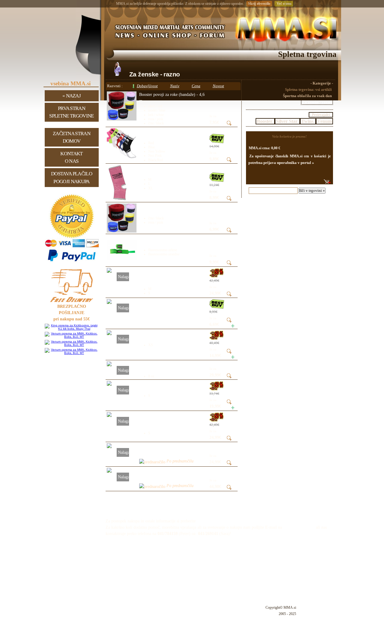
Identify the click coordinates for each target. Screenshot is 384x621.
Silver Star (287, 121)
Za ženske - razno (317, 102)
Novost (218, 86)
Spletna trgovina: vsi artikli (308, 90)
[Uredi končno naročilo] (327, 181)
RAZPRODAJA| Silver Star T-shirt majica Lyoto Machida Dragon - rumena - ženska (169, 277)
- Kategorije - (321, 83)
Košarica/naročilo (302, 507)
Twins (308, 121)
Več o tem (284, 3)
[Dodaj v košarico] (230, 326)
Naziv (174, 86)
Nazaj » (71, 96)
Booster (265, 121)
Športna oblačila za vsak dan (307, 96)
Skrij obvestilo (259, 3)
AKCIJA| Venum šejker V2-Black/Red (171, 302)
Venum (324, 121)
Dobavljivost (147, 86)
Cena (196, 86)
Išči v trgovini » (312, 190)
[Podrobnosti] (229, 124)
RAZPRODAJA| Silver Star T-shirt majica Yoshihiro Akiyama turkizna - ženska (170, 421)
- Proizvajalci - (321, 115)
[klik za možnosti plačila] (72, 263)
